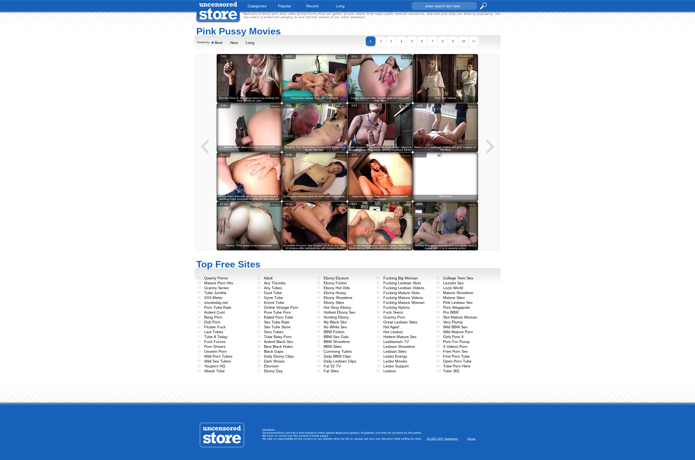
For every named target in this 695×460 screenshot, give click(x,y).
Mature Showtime (458, 292)
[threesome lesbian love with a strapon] (314, 101)
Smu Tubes (273, 331)
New (234, 42)
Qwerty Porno (216, 278)
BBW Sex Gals (336, 336)
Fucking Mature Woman (404, 302)
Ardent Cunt (214, 312)
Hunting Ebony (336, 317)
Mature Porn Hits (218, 283)
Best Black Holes (278, 346)
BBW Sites (333, 346)
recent (312, 6)
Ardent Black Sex (278, 341)
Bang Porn (213, 317)
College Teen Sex (458, 278)
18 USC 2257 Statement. (442, 438)
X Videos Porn (455, 346)
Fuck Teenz (393, 312)
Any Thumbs (275, 283)
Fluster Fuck (215, 327)
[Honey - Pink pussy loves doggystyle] (249, 249)
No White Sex (335, 327)
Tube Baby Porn (278, 336)
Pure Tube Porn (277, 312)
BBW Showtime (337, 341)
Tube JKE (451, 371)
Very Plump (453, 322)
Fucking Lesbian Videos (403, 287)
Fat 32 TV (332, 366)
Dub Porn (212, 322)
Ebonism (271, 366)
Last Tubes (213, 331)
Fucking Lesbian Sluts (402, 283)
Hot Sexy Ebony (337, 307)
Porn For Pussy (456, 341)
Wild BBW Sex (455, 327)
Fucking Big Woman (400, 278)
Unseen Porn (215, 351)
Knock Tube (274, 302)
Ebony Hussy (335, 292)
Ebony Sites (334, 302)
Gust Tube (273, 292)
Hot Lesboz (393, 331)
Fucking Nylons (396, 307)
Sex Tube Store (277, 327)
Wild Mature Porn (458, 331)
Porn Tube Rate (217, 307)
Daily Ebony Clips (279, 356)
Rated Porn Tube (278, 317)
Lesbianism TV (396, 341)
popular (284, 6)
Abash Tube (214, 371)
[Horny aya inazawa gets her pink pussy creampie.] (314, 200)
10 (463, 41)
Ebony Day (273, 371)
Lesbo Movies (395, 361)
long (340, 6)
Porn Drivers (215, 346)
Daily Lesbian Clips (340, 361)
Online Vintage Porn (281, 307)
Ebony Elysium (336, 278)
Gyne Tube (273, 297)
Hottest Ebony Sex (339, 312)
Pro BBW (451, 312)
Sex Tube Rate (276, 322)
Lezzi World (453, 287)
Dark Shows (274, 361)
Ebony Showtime (338, 297)
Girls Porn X (453, 336)
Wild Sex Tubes (217, 361)
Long (250, 42)
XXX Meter (213, 297)
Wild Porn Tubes (218, 356)
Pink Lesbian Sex (458, 302)
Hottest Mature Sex (399, 336)
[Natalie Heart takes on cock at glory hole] (249, 151)
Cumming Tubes (338, 351)
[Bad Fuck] (445, 153)
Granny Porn (394, 317)
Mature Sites (454, 297)
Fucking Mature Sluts (401, 292)
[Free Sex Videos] (445, 101)
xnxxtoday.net (216, 302)
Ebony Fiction (335, 283)
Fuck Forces (215, 341)
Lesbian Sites (394, 351)
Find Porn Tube (456, 356)
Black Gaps (273, 351)
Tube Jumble (215, 292)
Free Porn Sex (455, 351)
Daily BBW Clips (337, 356)
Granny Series (216, 287)
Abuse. (471, 438)
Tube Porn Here (456, 366)
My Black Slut (335, 322)
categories (257, 6)
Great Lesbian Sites (400, 322)
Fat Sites (331, 371)
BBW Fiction (334, 331)
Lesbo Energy (395, 356)
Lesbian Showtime (399, 346)
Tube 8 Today (216, 336)
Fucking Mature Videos (403, 297)
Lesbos (389, 371)
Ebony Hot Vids (337, 287)
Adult (268, 278)
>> (473, 41)
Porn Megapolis (456, 307)
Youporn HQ (214, 366)
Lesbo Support (396, 366)
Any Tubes (273, 287)
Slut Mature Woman (460, 317)
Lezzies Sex (453, 283)
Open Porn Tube (457, 361)
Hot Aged (391, 327)
